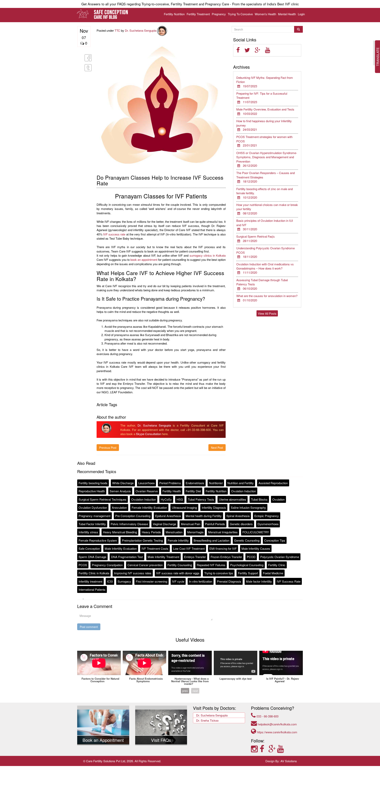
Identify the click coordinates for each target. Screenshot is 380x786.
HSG (180, 499)
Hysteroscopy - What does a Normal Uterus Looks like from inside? (190, 681)
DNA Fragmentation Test (127, 557)
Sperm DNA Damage (92, 557)
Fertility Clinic (276, 565)
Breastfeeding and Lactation (211, 540)
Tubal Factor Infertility (92, 524)
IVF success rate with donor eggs (178, 573)
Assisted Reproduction (273, 483)
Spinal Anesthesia (238, 516)
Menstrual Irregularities (223, 532)
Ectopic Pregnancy (266, 516)
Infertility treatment (90, 581)
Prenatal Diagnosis (229, 581)
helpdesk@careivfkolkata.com (277, 724)
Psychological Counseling (246, 565)
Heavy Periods (151, 532)
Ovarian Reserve (147, 491)
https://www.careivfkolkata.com (276, 732)
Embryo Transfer (195, 557)
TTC (117, 30)
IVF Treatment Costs (155, 548)
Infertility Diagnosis (214, 507)
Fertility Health (171, 491)
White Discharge (123, 483)
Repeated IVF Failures (211, 565)
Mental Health (287, 14)
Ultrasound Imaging (184, 507)
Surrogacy (124, 581)
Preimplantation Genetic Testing (142, 540)
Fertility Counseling (179, 565)
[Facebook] (264, 748)
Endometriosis (195, 483)
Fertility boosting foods (93, 483)
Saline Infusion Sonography (248, 507)
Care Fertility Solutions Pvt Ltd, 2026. (110, 761)
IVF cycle (178, 581)
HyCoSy (166, 499)
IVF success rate (114, 234)
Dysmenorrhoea (267, 524)
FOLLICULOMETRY (255, 532)
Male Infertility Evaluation (121, 548)
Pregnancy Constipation (107, 565)
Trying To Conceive (240, 14)
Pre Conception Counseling (132, 516)
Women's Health (265, 14)
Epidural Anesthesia (168, 516)
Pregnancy (219, 14)
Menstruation (174, 532)
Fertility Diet (193, 491)
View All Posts (267, 313)
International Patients (92, 589)
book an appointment (143, 259)
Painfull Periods (215, 524)
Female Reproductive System (98, 540)
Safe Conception (89, 548)
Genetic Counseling (246, 540)
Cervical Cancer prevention (145, 565)
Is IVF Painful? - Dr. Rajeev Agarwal (282, 680)
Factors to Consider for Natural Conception (100, 680)
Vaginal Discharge (164, 524)
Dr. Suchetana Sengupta (141, 30)
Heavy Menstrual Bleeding (120, 532)
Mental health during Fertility (204, 516)
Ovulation (278, 499)
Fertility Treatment (198, 14)
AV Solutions (288, 761)
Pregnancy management (94, 516)
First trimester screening (151, 581)
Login (301, 14)
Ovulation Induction (243, 491)
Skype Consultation (148, 434)
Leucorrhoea (146, 483)
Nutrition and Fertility (240, 483)
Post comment (89, 627)
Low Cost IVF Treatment (189, 548)
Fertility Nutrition (174, 14)
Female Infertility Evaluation (149, 507)
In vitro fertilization (200, 581)
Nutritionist (216, 483)
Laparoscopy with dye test (235, 678)
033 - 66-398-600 (267, 716)
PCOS (83, 565)
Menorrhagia (195, 532)
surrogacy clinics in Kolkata (208, 255)
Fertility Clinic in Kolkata (94, 573)
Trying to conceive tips (218, 573)
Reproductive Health (92, 491)
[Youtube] (281, 748)
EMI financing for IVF (223, 548)
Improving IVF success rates (132, 573)
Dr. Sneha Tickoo (207, 720)
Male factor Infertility (259, 581)
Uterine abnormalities (232, 499)
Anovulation (119, 507)
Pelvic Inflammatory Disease (129, 524)
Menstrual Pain (190, 524)
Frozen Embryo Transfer (226, 557)
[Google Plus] (272, 748)
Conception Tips (274, 540)
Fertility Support (248, 573)
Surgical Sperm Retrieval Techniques (102, 499)
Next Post (217, 448)
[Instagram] (255, 748)
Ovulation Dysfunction (93, 507)
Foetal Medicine (273, 573)
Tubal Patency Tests (201, 499)
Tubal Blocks (259, 499)
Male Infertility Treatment (163, 557)
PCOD (251, 557)
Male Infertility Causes (255, 548)
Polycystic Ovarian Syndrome (279, 557)
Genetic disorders (241, 524)
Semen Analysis (120, 491)
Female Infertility (178, 540)
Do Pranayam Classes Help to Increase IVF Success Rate (160, 180)
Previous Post (107, 448)
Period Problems (170, 483)
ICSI (110, 581)
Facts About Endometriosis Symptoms (146, 680)
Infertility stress (88, 532)
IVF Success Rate (288, 581)
